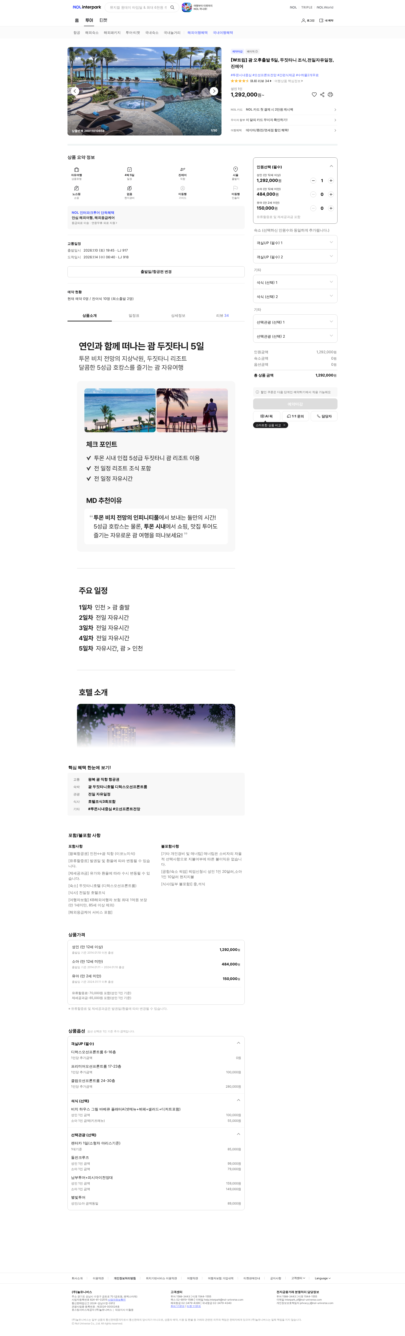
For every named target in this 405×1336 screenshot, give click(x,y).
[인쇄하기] (330, 94)
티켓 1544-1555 (201, 1296)
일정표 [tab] (134, 315)
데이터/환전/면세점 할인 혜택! (267, 130)
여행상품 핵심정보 (287, 81)
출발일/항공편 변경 (156, 271)
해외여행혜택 (198, 32)
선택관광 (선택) (83, 1135)
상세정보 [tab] (178, 315)
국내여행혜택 (223, 32)
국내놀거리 (172, 32)
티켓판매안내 (252, 1278)
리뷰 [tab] (222, 315)
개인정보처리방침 (125, 1278)
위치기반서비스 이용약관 (161, 1278)
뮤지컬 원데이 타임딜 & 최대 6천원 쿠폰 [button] (138, 7)
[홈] (76, 20)
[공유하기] (322, 94)
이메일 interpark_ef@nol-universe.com (299, 1299)
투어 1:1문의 (178, 1306)
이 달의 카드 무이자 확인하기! (267, 120)
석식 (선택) (80, 1101)
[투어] (89, 20)
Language (321, 1278)
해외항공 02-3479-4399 (185, 1303)
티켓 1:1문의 (194, 1306)
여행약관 (192, 1278)
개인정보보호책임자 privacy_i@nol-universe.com (305, 1303)
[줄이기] (313, 181)
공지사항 (275, 1278)
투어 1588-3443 (180, 1296)
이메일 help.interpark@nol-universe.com (219, 1299)
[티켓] (103, 20)
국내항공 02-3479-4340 (217, 1303)
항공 (76, 32)
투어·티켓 (133, 32)
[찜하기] (314, 94)
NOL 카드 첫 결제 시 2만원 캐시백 (269, 109)
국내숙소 (152, 32)
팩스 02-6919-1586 (182, 1299)
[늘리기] (331, 181)
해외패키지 (112, 32)
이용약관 (98, 1278)
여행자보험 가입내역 (221, 1278)
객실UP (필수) (82, 1044)
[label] (295, 166)
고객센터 (296, 1278)
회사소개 (77, 1278)
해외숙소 (92, 32)
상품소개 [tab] (89, 315)
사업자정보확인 (117, 1299)
